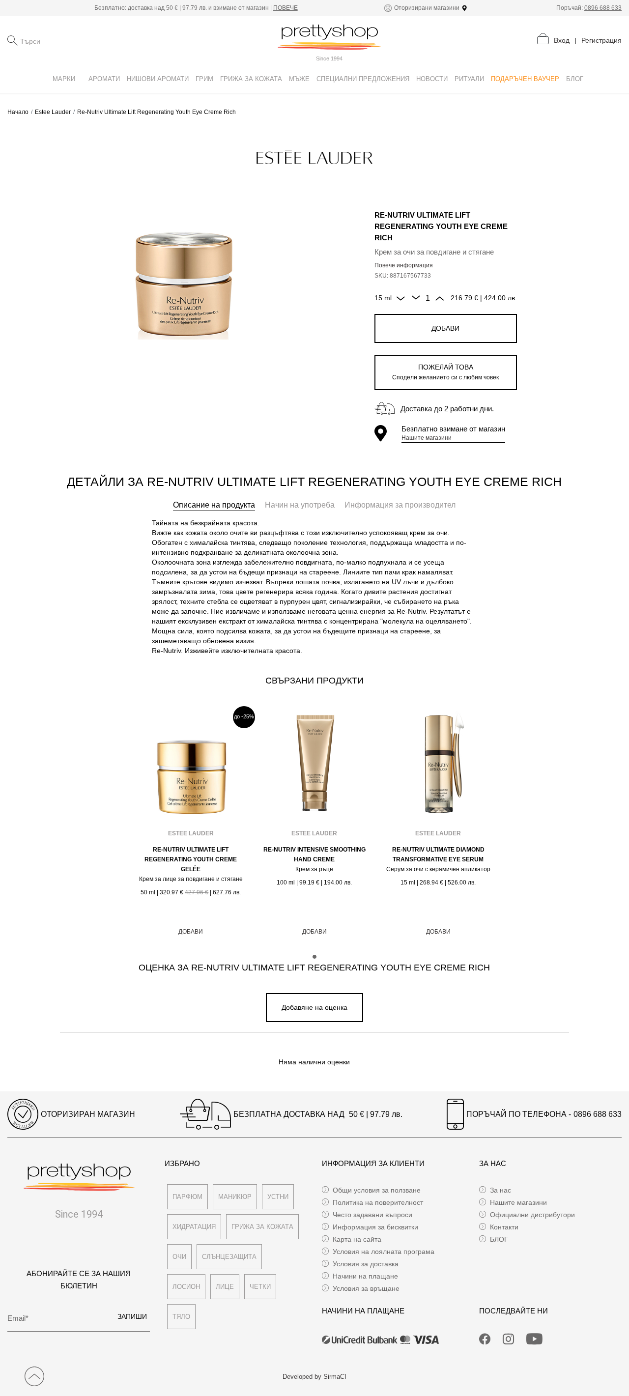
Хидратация (194, 1226)
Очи (179, 1256)
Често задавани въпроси (372, 1215)
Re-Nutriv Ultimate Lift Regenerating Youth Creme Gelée (190, 859)
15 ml (383, 298)
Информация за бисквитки (375, 1227)
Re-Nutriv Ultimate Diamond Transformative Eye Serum (438, 854)
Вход (562, 40)
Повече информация (403, 265)
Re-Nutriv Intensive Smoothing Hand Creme (314, 854)
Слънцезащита (229, 1256)
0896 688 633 (603, 7)
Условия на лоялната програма (383, 1251)
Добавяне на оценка (314, 1007)
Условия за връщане (366, 1288)
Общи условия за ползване (377, 1190)
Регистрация (601, 40)
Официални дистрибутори (532, 1215)
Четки (260, 1286)
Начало (18, 112)
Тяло (181, 1316)
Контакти (504, 1227)
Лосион (186, 1286)
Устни (277, 1196)
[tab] (214, 505)
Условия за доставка (366, 1264)
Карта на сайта (357, 1239)
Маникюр (235, 1196)
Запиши (132, 1316)
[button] (314, 957)
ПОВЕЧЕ (285, 7)
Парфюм (187, 1196)
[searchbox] (69, 40)
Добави (445, 328)
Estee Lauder (53, 112)
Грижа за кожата (262, 1226)
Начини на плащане (365, 1276)
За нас (500, 1190)
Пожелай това (445, 372)
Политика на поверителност (378, 1202)
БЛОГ (499, 1239)
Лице (225, 1286)
